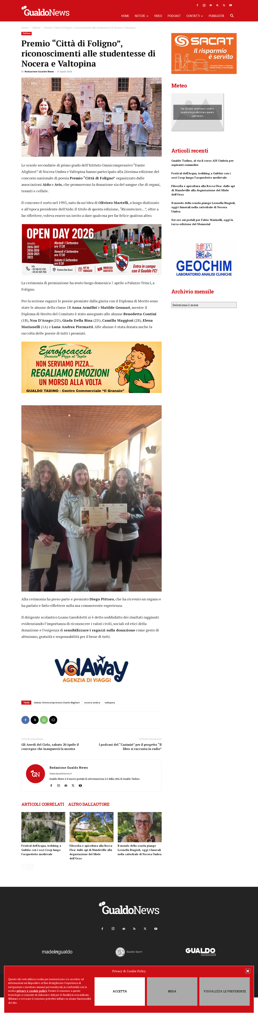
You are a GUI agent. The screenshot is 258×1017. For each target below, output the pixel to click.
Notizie (140, 16)
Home (125, 16)
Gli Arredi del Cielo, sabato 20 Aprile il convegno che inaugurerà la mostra (50, 746)
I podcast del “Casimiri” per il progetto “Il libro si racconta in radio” (130, 746)
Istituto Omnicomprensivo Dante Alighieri (57, 702)
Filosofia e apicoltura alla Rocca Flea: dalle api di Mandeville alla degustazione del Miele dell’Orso (203, 190)
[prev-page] (23, 866)
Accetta (120, 991)
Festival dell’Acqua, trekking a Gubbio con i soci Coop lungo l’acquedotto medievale (41, 850)
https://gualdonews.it (60, 773)
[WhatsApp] (44, 720)
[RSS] (217, 5)
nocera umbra (92, 702)
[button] (248, 971)
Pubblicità (216, 16)
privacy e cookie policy (32, 991)
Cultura (36, 27)
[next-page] (30, 866)
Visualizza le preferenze (224, 991)
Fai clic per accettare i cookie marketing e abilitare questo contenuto (197, 112)
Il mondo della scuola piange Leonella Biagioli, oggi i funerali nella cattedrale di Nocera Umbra (139, 850)
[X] (224, 5)
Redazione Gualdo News (39, 71)
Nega (172, 991)
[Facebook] (197, 5)
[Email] (53, 720)
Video (158, 16)
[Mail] (211, 5)
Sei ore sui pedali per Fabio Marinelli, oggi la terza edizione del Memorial (202, 222)
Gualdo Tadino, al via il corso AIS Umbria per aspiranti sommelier (202, 163)
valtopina (110, 702)
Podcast (174, 16)
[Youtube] (231, 5)
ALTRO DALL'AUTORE (88, 804)
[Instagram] (204, 5)
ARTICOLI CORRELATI (42, 804)
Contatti (193, 16)
